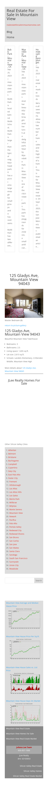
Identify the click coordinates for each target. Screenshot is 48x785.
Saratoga (13, 554)
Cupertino (12, 467)
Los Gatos (13, 495)
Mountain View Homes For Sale (20, 733)
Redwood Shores (16, 534)
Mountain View (16, 513)
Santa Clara (14, 551)
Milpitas (13, 506)
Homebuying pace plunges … (38, 57)
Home (10, 37)
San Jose (13, 544)
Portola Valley (15, 527)
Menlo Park (14, 499)
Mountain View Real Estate (18, 728)
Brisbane (12, 457)
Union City (14, 565)
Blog (9, 32)
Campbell (12, 464)
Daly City (12, 471)
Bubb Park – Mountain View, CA (9, 58)
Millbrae (13, 502)
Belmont (12, 453)
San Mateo (14, 548)
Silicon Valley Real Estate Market (27, 776)
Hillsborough (15, 485)
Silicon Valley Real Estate (31, 766)
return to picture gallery (15, 325)
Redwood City (15, 530)
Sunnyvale (14, 561)
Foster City (13, 478)
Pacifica (12, 520)
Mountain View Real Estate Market (21, 738)
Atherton (12, 450)
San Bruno (14, 537)
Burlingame (13, 460)
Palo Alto (13, 523)
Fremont (13, 481)
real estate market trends (38, 89)
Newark (12, 516)
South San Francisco (18, 558)
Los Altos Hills (15, 492)
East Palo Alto (14, 474)
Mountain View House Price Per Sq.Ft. (22, 636)
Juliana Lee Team (24, 747)
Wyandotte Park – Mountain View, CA (24, 59)
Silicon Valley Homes (33, 771)
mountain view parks (9, 88)
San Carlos (14, 541)
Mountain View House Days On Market (23, 701)
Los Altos (13, 488)
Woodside (13, 568)
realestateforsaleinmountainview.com (23, 25)
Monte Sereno (15, 509)
